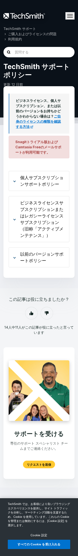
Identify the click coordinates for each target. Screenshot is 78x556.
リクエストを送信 (39, 464)
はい (31, 313)
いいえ (47, 313)
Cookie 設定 (39, 535)
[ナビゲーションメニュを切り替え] (70, 16)
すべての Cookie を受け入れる (39, 544)
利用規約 (15, 39)
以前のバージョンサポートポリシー (41, 257)
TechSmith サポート (19, 28)
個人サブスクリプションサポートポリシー (41, 181)
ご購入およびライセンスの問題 (32, 34)
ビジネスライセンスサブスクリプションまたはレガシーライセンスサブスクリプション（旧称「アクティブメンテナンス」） (41, 219)
